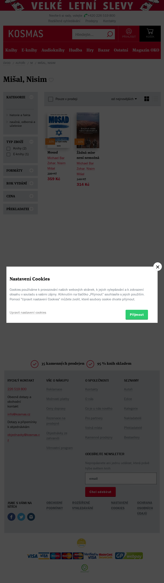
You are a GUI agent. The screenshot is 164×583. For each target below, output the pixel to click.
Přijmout (137, 314)
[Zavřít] (157, 266)
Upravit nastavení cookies (28, 312)
